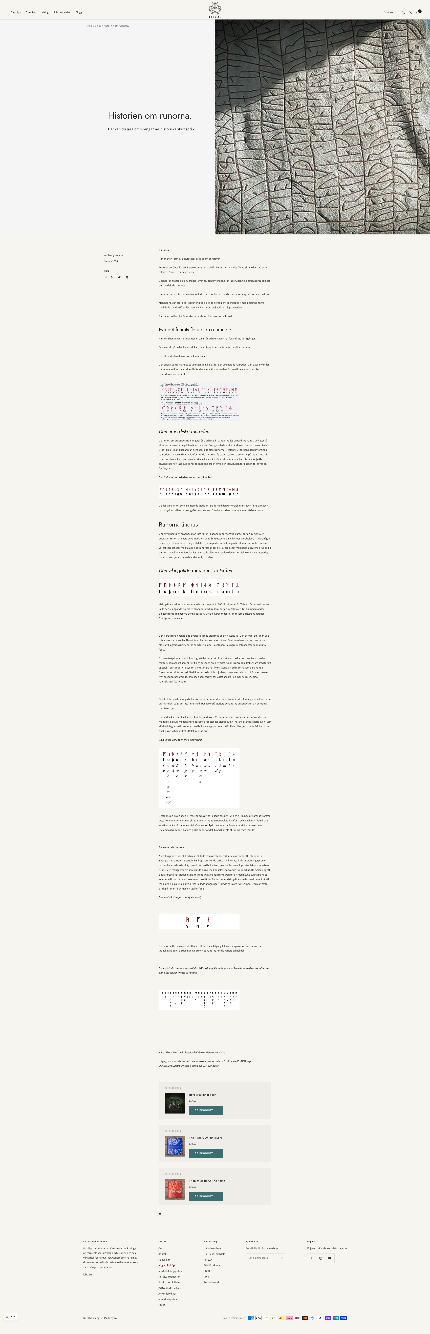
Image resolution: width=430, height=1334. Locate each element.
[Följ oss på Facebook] (311, 1258)
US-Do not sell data (214, 1254)
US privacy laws (212, 1248)
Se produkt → (206, 1110)
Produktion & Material (170, 1282)
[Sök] (403, 12)
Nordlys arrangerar (169, 1277)
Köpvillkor (164, 1260)
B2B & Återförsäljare (169, 1288)
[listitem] (106, 277)
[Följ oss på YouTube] (329, 1258)
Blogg (79, 12)
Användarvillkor (167, 1294)
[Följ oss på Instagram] (320, 1258)
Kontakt (162, 1254)
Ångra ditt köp (166, 1265)
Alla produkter (62, 12)
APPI (206, 1277)
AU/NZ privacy (212, 1265)
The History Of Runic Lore (205, 1138)
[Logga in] (410, 12)
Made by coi (110, 1318)
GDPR (161, 1305)
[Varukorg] (417, 12)
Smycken (31, 12)
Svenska (389, 12)
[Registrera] (281, 1258)
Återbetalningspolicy (170, 1271)
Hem (90, 26)
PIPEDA (208, 1260)
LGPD (207, 1271)
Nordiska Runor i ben (202, 1095)
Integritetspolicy (167, 1299)
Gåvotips (16, 12)
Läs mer (87, 1274)
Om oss (162, 1248)
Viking (45, 12)
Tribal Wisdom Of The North (207, 1181)
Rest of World (211, 1282)
